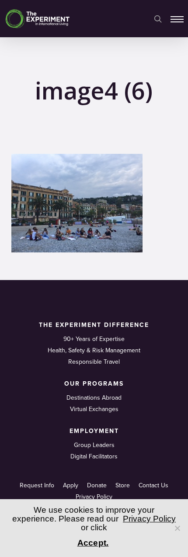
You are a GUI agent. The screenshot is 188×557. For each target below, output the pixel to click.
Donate (97, 485)
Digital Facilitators (94, 456)
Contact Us (153, 485)
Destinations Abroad (94, 397)
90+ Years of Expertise (94, 339)
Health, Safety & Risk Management (94, 350)
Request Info (37, 485)
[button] (177, 18)
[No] (177, 528)
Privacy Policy (94, 496)
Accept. (93, 542)
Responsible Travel (94, 361)
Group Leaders (94, 445)
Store (122, 485)
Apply (70, 485)
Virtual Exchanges (94, 409)
